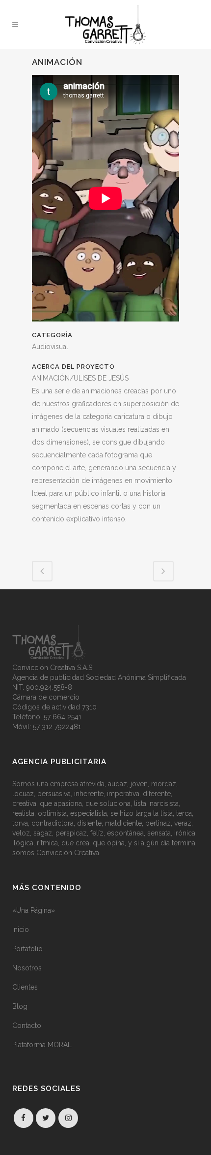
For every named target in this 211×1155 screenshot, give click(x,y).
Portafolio (27, 949)
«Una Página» (33, 910)
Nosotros (27, 968)
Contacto (26, 1025)
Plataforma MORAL (42, 1045)
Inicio (20, 929)
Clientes (25, 987)
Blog (19, 1006)
